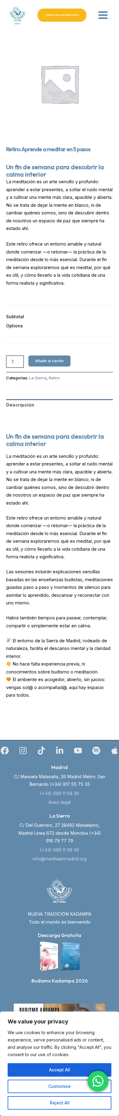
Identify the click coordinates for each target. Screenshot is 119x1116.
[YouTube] (78, 750)
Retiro (54, 377)
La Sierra (37, 377)
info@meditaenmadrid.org (60, 859)
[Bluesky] (114, 750)
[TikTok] (41, 750)
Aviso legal (59, 802)
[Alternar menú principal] (103, 15)
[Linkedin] (60, 750)
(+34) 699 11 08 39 (59, 793)
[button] (62, 15)
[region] (59, 1064)
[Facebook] (5, 750)
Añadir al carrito (49, 361)
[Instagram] (23, 750)
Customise (59, 1086)
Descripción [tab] (20, 405)
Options (14, 325)
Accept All (59, 1069)
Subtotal (15, 316)
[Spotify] (96, 750)
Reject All (60, 1102)
